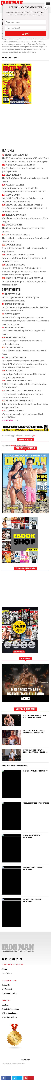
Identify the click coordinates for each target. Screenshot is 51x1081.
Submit (25, 33)
